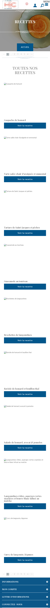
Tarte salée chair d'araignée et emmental (25, 173)
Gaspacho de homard (15, 120)
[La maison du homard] (10, 4)
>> (32, 54)
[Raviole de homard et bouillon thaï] (25, 368)
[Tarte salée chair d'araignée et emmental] (25, 153)
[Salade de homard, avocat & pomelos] (25, 422)
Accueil (25, 47)
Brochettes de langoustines (18, 335)
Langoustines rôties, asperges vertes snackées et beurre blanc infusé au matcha (22, 498)
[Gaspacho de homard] (25, 100)
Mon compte (9, 589)
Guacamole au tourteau (15, 281)
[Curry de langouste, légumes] (25, 534)
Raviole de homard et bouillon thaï (21, 388)
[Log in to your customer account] (35, 5)
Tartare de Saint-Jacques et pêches (22, 227)
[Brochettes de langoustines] (25, 314)
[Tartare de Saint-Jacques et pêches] (25, 207)
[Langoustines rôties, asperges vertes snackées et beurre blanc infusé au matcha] (25, 476)
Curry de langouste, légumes (18, 554)
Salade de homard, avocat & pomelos (23, 442)
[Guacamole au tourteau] (25, 261)
